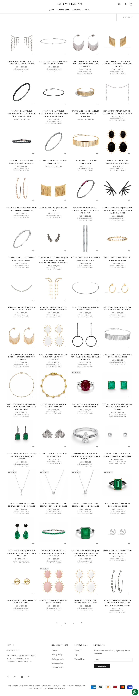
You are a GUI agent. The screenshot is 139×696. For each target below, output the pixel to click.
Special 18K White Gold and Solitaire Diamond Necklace (21, 504)
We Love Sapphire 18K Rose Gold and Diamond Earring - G (22, 209)
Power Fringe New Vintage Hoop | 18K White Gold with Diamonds (85, 63)
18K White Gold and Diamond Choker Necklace (85, 308)
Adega (86, 10)
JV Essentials (63, 10)
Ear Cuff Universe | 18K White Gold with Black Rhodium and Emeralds (21, 553)
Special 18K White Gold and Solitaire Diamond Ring (85, 405)
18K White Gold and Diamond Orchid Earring (53, 455)
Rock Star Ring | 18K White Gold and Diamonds (117, 504)
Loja (76, 654)
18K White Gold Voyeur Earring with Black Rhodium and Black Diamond (85, 357)
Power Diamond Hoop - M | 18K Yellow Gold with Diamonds (117, 308)
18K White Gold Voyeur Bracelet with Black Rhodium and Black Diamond (21, 113)
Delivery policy (57, 663)
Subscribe (102, 666)
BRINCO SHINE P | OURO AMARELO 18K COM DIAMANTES (21, 601)
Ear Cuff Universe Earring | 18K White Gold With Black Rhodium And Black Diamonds (53, 260)
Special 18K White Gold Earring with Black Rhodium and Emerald (117, 406)
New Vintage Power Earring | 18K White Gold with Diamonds (117, 112)
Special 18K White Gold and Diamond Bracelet (54, 405)
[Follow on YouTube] (22, 676)
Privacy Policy (57, 654)
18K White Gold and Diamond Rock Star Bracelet (21, 258)
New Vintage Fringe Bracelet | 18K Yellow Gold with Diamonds (85, 113)
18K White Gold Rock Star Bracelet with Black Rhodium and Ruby (85, 210)
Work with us (80, 659)
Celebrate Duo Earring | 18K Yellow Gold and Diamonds (53, 308)
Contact (55, 650)
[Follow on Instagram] (15, 676)
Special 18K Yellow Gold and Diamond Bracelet (117, 258)
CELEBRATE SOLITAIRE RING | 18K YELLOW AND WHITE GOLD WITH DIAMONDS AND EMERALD (85, 553)
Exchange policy (58, 659)
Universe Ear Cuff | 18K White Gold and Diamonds (21, 308)
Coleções (76, 10)
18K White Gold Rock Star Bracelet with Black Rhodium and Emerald (53, 553)
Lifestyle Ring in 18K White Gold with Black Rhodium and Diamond (85, 456)
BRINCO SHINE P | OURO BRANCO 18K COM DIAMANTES (117, 552)
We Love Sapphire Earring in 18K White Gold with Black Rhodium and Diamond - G (117, 602)
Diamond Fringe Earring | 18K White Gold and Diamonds (21, 62)
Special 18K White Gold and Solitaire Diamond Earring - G (117, 455)
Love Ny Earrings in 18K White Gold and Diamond (85, 258)
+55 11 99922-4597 (26, 656)
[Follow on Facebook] (8, 676)
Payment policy (57, 667)
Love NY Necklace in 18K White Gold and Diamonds (53, 62)
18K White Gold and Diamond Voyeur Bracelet (53, 162)
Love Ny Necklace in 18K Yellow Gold (85, 162)
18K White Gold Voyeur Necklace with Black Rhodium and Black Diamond (53, 113)
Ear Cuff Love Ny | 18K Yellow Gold (53, 209)
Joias (52, 10)
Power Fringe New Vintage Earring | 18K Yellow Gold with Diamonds (117, 63)
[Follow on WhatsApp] (29, 676)
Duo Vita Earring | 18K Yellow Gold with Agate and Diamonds (53, 357)
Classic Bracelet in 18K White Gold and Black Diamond (21, 162)
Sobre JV (78, 650)
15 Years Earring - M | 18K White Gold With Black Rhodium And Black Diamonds (117, 210)
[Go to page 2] (82, 623)
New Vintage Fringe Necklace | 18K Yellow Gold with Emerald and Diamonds (21, 406)
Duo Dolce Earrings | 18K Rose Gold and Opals (53, 601)
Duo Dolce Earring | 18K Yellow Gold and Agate (117, 162)
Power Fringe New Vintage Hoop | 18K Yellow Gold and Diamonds (21, 357)
